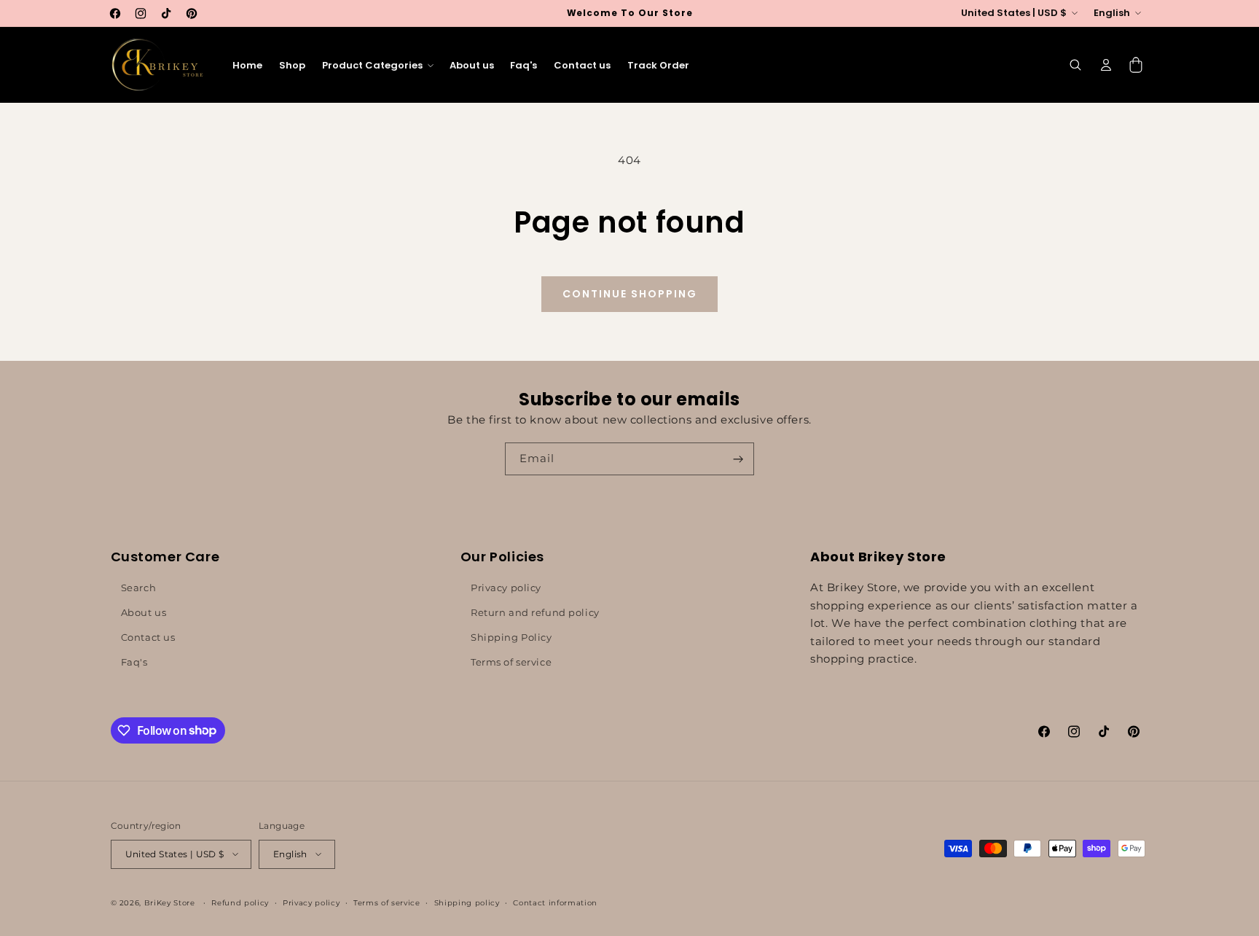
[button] (377, 64)
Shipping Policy (511, 637)
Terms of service (511, 662)
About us (144, 612)
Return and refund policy (535, 612)
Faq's (134, 662)
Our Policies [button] (502, 556)
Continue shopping (629, 293)
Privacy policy (506, 587)
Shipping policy (467, 902)
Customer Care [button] (165, 556)
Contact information (555, 902)
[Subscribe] (738, 458)
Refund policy (240, 902)
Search (138, 587)
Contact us (148, 637)
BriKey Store (169, 903)
